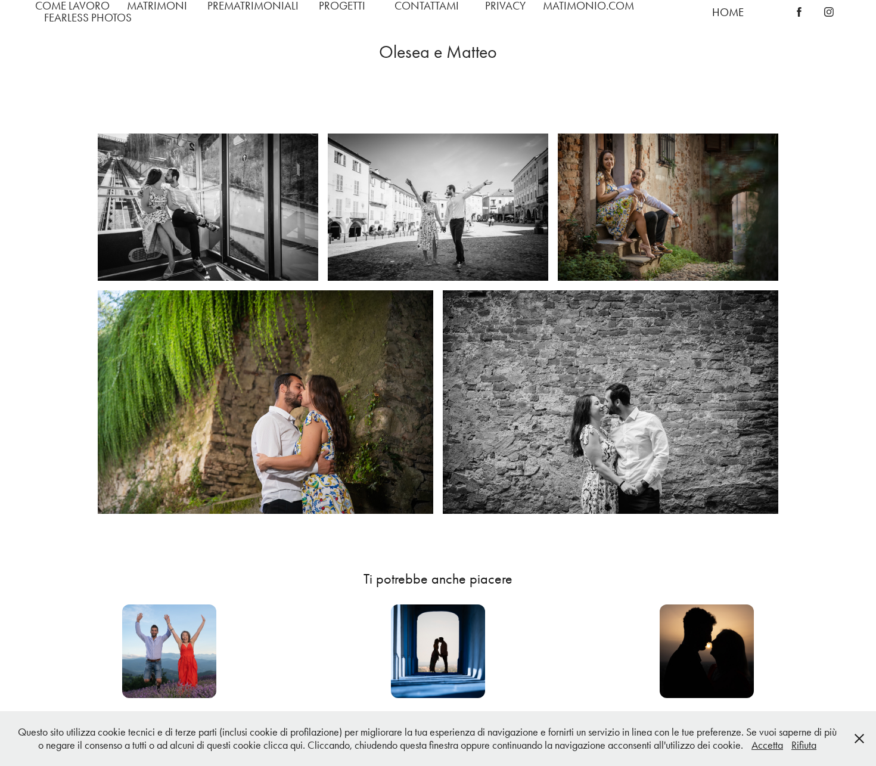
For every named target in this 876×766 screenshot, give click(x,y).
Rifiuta (803, 745)
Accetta (767, 745)
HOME (728, 12)
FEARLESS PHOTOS (88, 17)
